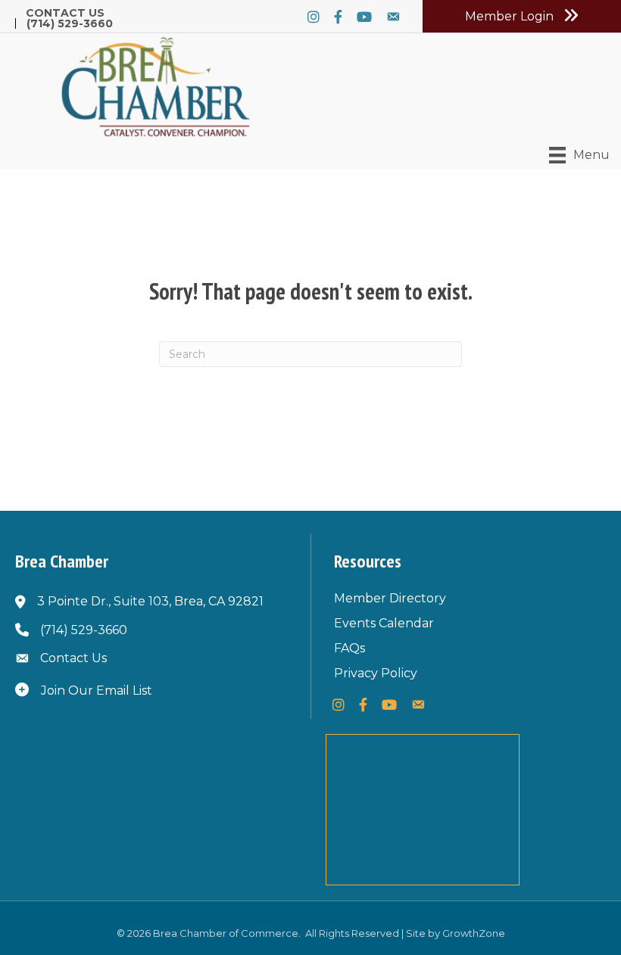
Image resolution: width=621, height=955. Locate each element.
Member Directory (390, 598)
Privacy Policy (375, 673)
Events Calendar (384, 623)
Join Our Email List (96, 690)
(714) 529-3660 (70, 23)
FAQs (349, 648)
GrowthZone (473, 933)
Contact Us (65, 13)
